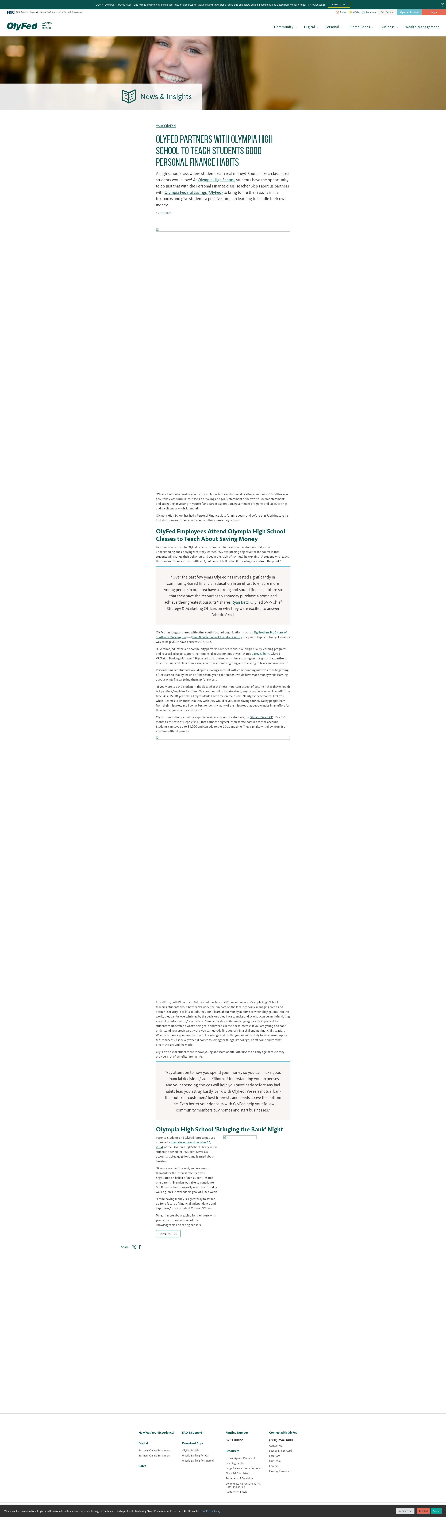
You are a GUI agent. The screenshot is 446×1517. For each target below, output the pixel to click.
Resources (232, 1451)
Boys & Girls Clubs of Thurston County (217, 637)
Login (434, 12)
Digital (309, 27)
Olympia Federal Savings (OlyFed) (193, 192)
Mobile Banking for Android (198, 1460)
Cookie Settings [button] (405, 1511)
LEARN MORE (338, 4)
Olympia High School (216, 179)
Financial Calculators (238, 1473)
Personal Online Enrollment (154, 1450)
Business (387, 27)
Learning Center (235, 1463)
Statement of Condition (239, 1478)
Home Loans (360, 27)
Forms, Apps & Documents (241, 1458)
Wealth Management (422, 27)
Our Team (275, 1461)
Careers (273, 1466)
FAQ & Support (192, 1433)
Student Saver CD (261, 717)
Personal (332, 27)
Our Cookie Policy (211, 1511)
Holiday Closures (279, 1471)
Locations (274, 1456)
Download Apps (192, 1443)
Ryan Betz (240, 602)
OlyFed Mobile (190, 1450)
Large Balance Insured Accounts (244, 1468)
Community (283, 27)
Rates (142, 1466)
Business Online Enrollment (154, 1455)
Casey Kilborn (260, 654)
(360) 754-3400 (281, 1440)
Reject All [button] (423, 1511)
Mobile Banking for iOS (195, 1455)
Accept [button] (436, 1511)
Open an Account (409, 12)
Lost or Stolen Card (280, 1450)
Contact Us (168, 1234)
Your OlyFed (166, 125)
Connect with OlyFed (283, 1433)
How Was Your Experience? (156, 1433)
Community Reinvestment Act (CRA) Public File (243, 1485)
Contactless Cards (236, 1492)
